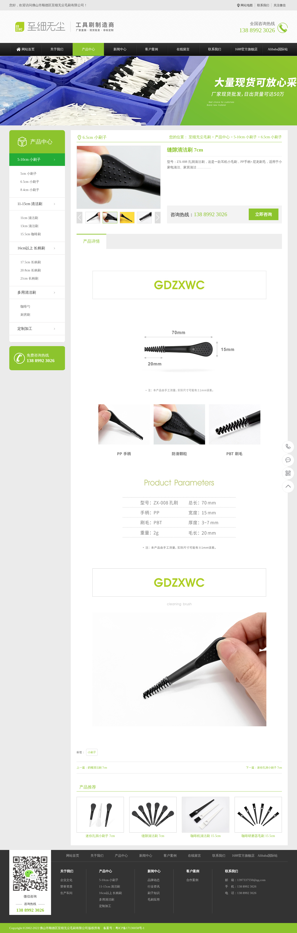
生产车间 (66, 893)
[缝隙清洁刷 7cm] (153, 815)
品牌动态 (154, 880)
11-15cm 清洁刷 (29, 204)
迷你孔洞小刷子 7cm (100, 836)
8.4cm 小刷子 (29, 190)
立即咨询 (263, 214)
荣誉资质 (66, 886)
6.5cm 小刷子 (29, 181)
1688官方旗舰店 (246, 49)
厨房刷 (25, 314)
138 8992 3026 (288, 447)
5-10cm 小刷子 (29, 159)
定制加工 (24, 329)
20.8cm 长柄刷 (30, 270)
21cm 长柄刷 (29, 278)
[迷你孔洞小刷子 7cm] (100, 815)
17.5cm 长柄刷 (30, 262)
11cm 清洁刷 (29, 218)
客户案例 (151, 49)
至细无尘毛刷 (200, 137)
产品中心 (88, 49)
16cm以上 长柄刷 (31, 248)
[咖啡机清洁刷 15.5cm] (205, 815)
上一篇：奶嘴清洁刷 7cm (92, 767)
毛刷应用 (154, 899)
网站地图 (247, 5)
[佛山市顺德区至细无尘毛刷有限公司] (69, 26)
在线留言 (183, 49)
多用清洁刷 (26, 292)
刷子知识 (154, 893)
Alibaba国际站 (278, 49)
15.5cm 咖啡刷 (30, 234)
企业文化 (66, 880)
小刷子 (92, 752)
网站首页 (28, 49)
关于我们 (56, 49)
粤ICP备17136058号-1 (130, 928)
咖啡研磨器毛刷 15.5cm (258, 836)
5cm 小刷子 (28, 173)
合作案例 (192, 880)
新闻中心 (119, 49)
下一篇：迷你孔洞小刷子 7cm (264, 767)
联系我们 (263, 5)
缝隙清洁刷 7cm (153, 836)
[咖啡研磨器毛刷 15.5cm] (258, 815)
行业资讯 (154, 886)
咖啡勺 (25, 306)
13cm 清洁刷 (29, 226)
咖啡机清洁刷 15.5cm (205, 836)
